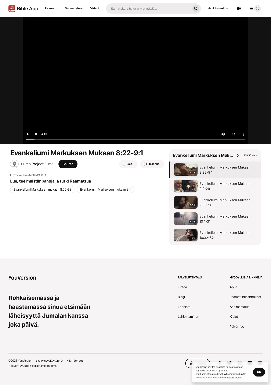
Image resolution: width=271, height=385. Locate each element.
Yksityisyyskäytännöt (49, 360)
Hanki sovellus (218, 8)
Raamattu (51, 8)
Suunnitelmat (74, 8)
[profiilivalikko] (254, 8)
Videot (94, 8)
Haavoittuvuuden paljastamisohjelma (32, 365)
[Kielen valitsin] (239, 8)
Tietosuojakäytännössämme (210, 377)
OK (259, 372)
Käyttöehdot (75, 360)
